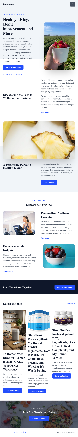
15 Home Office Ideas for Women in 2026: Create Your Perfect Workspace (14, 361)
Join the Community (64, 287)
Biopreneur (9, 4)
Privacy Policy (20, 432)
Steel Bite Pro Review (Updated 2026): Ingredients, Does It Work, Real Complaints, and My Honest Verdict (63, 344)
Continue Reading (12, 390)
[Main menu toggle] (72, 4)
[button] (71, 303)
